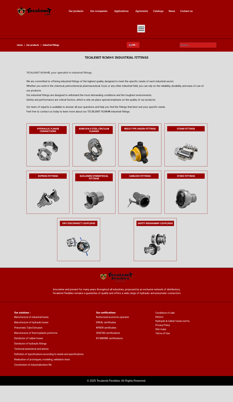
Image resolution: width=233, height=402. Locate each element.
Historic (159, 317)
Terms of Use (162, 333)
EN (134, 45)
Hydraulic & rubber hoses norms (172, 321)
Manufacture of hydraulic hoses (31, 322)
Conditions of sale (165, 312)
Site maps (160, 329)
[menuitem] (34, 11)
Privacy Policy (162, 325)
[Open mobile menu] (141, 28)
